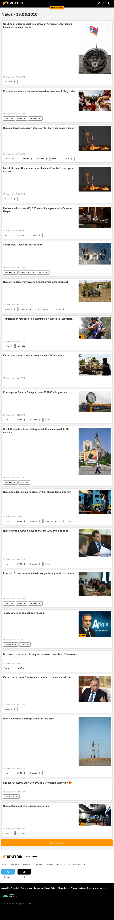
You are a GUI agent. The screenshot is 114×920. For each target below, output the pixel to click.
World (19, 118)
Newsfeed (8, 82)
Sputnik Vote (9, 796)
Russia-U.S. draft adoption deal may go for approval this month (38, 573)
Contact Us (38, 888)
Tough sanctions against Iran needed (23, 612)
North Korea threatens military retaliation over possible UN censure (36, 431)
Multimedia (21, 346)
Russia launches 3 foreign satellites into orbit (28, 718)
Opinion (7, 383)
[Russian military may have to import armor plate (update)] (95, 291)
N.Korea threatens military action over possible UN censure (40, 654)
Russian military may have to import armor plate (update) (35, 281)
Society (26, 159)
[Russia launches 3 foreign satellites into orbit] (95, 741)
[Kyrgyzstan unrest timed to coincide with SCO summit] (95, 364)
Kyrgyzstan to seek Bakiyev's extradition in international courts (38, 677)
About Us (5, 888)
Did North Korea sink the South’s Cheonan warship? (35, 782)
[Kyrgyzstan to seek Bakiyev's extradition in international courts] (95, 689)
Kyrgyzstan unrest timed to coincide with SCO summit (33, 355)
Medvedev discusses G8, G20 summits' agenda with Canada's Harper (38, 210)
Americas (15, 864)
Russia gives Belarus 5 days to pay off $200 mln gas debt (35, 392)
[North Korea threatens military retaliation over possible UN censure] (95, 451)
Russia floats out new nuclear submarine (26, 805)
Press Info (15, 888)
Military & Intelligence (28, 309)
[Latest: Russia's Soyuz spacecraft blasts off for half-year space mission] (95, 179)
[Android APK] (9, 896)
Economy (37, 864)
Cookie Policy (50, 888)
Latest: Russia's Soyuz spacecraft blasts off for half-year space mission (38, 170)
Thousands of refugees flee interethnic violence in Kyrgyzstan (38, 318)
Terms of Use (26, 888)
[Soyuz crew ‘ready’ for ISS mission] (95, 254)
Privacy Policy (63, 888)
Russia (6, 118)
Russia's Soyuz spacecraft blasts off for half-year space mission (39, 127)
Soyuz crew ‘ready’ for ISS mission (22, 244)
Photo (6, 346)
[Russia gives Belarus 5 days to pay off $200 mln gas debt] (95, 402)
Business (48, 420)
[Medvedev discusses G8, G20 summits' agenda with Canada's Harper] (95, 217)
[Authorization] (98, 3)
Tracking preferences (96, 888)
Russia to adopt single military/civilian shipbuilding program (37, 491)
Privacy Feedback (78, 888)
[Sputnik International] (13, 5)
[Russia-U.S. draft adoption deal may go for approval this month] (95, 584)
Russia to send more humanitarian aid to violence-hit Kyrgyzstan (39, 91)
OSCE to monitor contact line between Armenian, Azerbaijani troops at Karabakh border (37, 25)
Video (23, 644)
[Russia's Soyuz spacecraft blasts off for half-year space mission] (95, 138)
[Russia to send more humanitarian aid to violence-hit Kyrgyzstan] (95, 100)
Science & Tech (9, 159)
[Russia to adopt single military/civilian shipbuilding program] (95, 502)
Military (49, 864)
